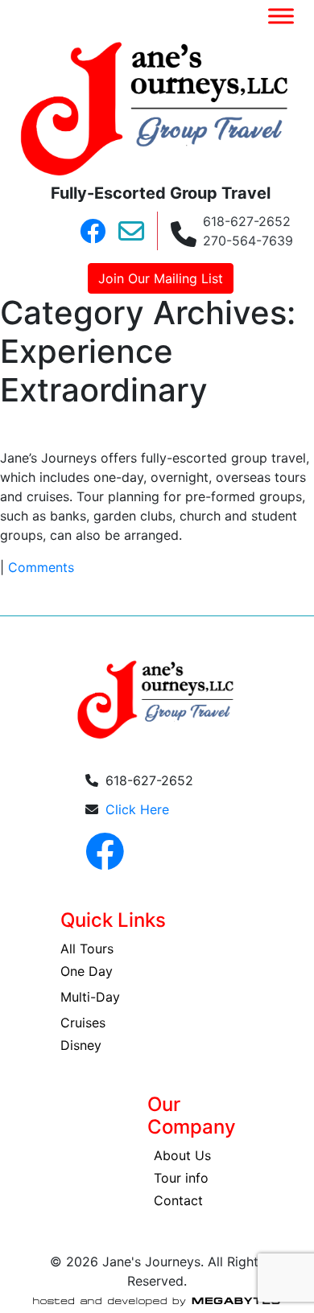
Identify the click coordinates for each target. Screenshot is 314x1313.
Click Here (137, 809)
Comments (41, 567)
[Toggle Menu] (281, 15)
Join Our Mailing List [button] (160, 278)
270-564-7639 (248, 241)
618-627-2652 (247, 221)
